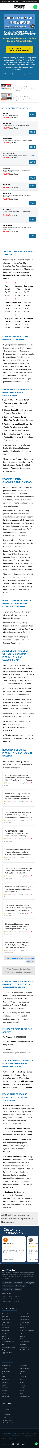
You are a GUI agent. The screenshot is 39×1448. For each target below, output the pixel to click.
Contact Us (6, 1414)
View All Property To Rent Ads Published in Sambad (20, 960)
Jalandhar (5, 1382)
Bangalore (23, 1366)
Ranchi (22, 1393)
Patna (22, 1390)
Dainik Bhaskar (25, 1322)
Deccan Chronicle (25, 1317)
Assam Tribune (7, 1322)
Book (32, 114)
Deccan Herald (24, 1319)
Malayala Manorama (8, 1339)
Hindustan (5, 1328)
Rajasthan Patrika (25, 1325)
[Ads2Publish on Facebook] (13, 1444)
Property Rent (8, 1286)
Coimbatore (6, 1374)
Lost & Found (8, 1289)
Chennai (22, 1371)
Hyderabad (5, 1379)
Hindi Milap (6, 1330)
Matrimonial (7, 1283)
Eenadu (4, 1333)
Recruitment (18, 1283)
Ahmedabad (6, 1366)
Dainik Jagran (6, 1325)
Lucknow (5, 1388)
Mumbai (22, 1388)
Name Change (20, 1286)
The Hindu (5, 1317)
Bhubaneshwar (25, 1368)
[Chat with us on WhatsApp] (35, 7)
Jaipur (22, 1382)
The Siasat (23, 1344)
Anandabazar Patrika (27, 1330)
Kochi (4, 1385)
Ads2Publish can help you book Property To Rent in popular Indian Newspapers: (17, 1218)
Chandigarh (6, 1371)
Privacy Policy (7, 1417)
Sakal (4, 1336)
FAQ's (4, 1412)
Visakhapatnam (25, 1396)
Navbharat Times (25, 1347)
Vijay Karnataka (7, 1353)
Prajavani (5, 1350)
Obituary (17, 1289)
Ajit (3, 1344)
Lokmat (22, 1336)
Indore (22, 1379)
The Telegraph (24, 1350)
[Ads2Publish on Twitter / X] (18, 1444)
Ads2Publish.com (12, 1433)
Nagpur (4, 1390)
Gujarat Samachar (8, 1342)
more (33, 155)
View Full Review (8, 1259)
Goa (3, 1377)
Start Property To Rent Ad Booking (19, 49)
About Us (6, 1409)
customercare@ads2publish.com (16, 1053)
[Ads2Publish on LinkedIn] (22, 1444)
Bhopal (4, 1368)
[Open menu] (3, 6)
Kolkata (22, 1385)
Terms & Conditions (9, 1423)
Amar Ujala (23, 1328)
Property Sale (30, 1283)
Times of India (6, 1314)
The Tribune (6, 1319)
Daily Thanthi (24, 1342)
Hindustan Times (25, 1314)
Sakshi (22, 1333)
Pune (4, 1393)
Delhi (21, 1374)
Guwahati (23, 1377)
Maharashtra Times (8, 1347)
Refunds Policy (7, 1420)
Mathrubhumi (24, 1339)
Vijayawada (5, 1396)
